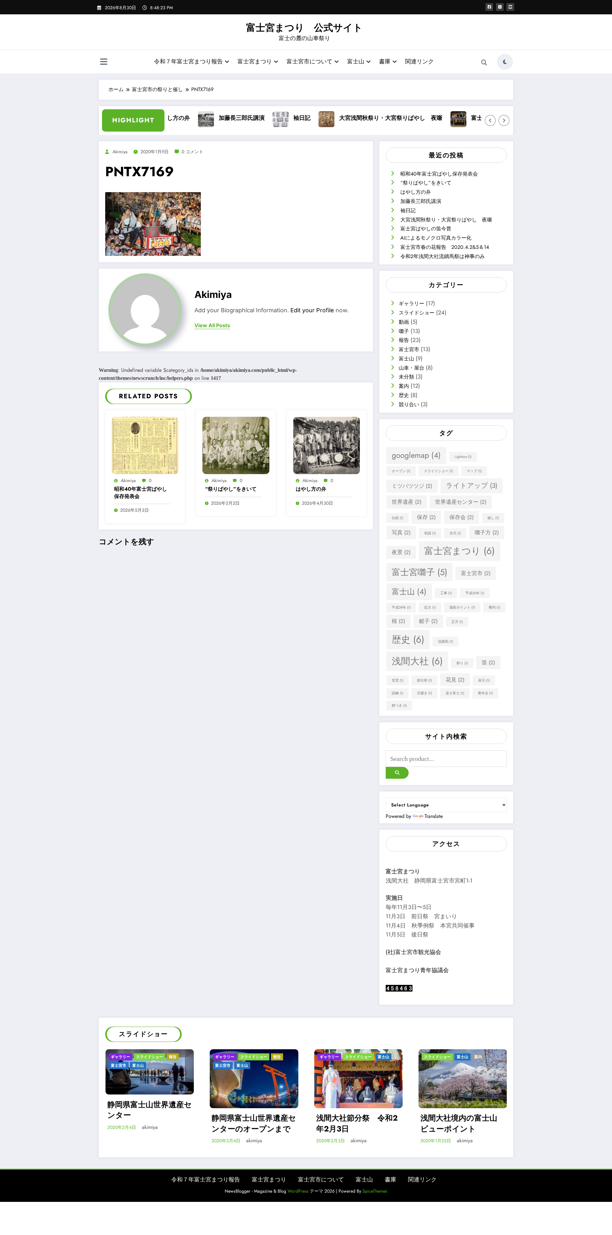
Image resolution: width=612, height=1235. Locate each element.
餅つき (399, 705)
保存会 (461, 517)
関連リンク (419, 61)
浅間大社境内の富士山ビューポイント (458, 1123)
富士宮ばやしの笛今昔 (477, 118)
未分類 (406, 376)
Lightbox (463, 456)
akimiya (120, 151)
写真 (401, 532)
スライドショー (416, 312)
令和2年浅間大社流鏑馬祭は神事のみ (442, 256)
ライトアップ (471, 485)
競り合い (409, 404)
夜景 (401, 552)
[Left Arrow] (490, 120)
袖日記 (279, 118)
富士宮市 (409, 349)
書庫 (384, 61)
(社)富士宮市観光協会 (413, 952)
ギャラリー (411, 303)
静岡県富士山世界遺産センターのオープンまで (254, 1123)
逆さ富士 (455, 693)
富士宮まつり (254, 61)
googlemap (416, 455)
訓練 (397, 693)
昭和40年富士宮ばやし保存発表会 (140, 493)
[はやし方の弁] (326, 444)
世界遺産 (406, 502)
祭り (462, 663)
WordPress (298, 1191)
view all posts (212, 325)
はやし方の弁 (311, 489)
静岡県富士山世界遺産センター (149, 1109)
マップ (474, 471)
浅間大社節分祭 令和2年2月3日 (357, 1123)
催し (493, 518)
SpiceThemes (374, 1191)
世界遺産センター (460, 502)
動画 (404, 322)
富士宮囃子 (419, 572)
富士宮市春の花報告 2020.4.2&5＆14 (444, 247)
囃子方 (487, 532)
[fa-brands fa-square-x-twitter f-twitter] (500, 7)
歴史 (404, 395)
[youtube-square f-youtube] (510, 7)
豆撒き (424, 693)
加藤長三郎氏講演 (219, 118)
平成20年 (474, 593)
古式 (455, 533)
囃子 (404, 331)
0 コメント (192, 151)
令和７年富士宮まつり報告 (188, 61)
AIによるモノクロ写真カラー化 (435, 238)
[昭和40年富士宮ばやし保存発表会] (145, 444)
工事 (446, 593)
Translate (434, 816)
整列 (494, 607)
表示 (484, 680)
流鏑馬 (445, 641)
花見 (455, 679)
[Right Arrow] (504, 120)
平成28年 (401, 607)
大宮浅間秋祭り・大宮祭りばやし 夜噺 (367, 118)
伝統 (397, 518)
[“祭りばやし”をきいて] (235, 444)
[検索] (484, 63)
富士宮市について (309, 61)
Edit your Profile (312, 310)
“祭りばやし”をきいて (231, 489)
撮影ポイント (462, 607)
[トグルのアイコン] (103, 62)
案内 (404, 386)
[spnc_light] (505, 62)
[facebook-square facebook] (489, 7)
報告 (404, 340)
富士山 (355, 61)
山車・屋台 (411, 368)
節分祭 (424, 680)
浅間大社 (417, 661)
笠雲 (397, 680)
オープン (401, 471)
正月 (457, 621)
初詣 (430, 533)
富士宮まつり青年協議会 (417, 970)
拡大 (430, 607)
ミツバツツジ (412, 486)
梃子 (428, 621)
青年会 (485, 693)
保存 (426, 517)
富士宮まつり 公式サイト (304, 27)
